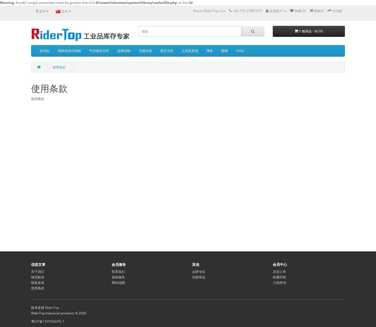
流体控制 (123, 50)
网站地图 (118, 282)
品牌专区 (198, 271)
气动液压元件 (99, 50)
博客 (209, 50)
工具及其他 (190, 50)
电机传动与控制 (69, 50)
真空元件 (166, 50)
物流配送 (37, 277)
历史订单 (279, 271)
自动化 (45, 50)
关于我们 (37, 271)
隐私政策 (37, 282)
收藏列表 (279, 277)
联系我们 (118, 271)
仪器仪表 (145, 50)
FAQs (240, 50)
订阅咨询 (279, 282)
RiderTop (52, 307)
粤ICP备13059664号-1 (47, 321)
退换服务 (118, 277)
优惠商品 (198, 277)
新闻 (224, 50)
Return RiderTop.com (209, 11)
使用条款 (59, 67)
